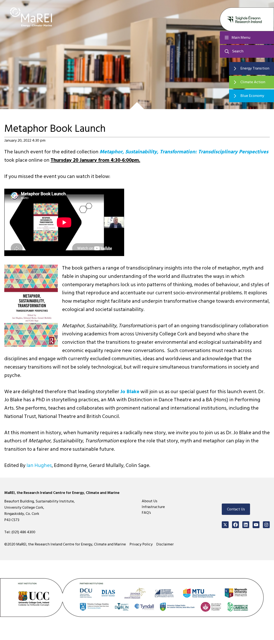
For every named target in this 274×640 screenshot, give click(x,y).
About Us (149, 501)
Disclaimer (165, 544)
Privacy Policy (141, 544)
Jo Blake (129, 391)
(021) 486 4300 (23, 532)
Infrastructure (153, 507)
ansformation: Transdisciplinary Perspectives (216, 152)
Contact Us (236, 509)
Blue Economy (252, 96)
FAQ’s (146, 513)
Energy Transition (254, 68)
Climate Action (252, 82)
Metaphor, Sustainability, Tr (132, 152)
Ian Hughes (39, 465)
